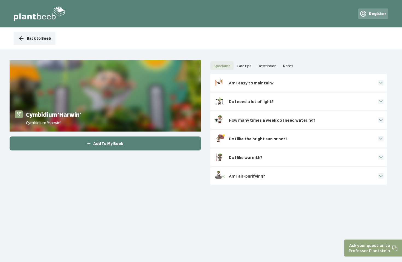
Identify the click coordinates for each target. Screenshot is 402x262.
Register (377, 13)
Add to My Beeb (108, 143)
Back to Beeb (39, 38)
